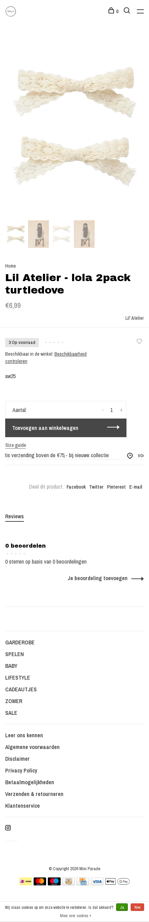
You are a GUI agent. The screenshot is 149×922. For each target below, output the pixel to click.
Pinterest (116, 487)
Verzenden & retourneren (34, 794)
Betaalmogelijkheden (29, 782)
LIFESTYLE (17, 677)
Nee (137, 907)
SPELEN (14, 654)
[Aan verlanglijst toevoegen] (139, 342)
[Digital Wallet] (117, 883)
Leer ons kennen (24, 735)
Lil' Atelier (134, 318)
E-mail (135, 487)
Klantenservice (22, 805)
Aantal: (19, 410)
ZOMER (13, 701)
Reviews (14, 516)
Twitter (96, 487)
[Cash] (68, 883)
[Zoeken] (128, 11)
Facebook (76, 487)
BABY (11, 666)
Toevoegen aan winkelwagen (45, 428)
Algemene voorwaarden (32, 747)
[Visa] (97, 883)
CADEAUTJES (21, 689)
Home (10, 266)
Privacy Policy (21, 770)
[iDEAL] (25, 883)
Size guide (15, 445)
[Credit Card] (83, 883)
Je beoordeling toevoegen (98, 578)
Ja (122, 907)
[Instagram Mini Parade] (8, 828)
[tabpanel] (74, 127)
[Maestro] (54, 883)
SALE (11, 713)
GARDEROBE (20, 642)
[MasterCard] (40, 883)
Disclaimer (17, 758)
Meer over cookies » (75, 916)
